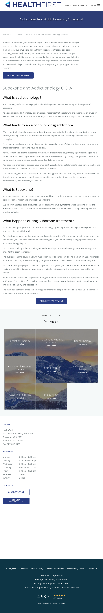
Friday (19, 470)
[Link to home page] (42, 4)
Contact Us (92, 568)
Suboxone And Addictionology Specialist (52, 34)
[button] (98, 5)
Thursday (19, 467)
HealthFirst (7, 34)
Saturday (14, 474)
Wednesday (19, 463)
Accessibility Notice (75, 568)
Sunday (14, 477)
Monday (19, 457)
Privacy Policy (37, 568)
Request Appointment (16, 501)
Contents (19, 34)
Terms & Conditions (55, 568)
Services (29, 34)
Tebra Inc (23, 569)
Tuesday (20, 460)
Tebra (63, 603)
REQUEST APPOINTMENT (18, 75)
